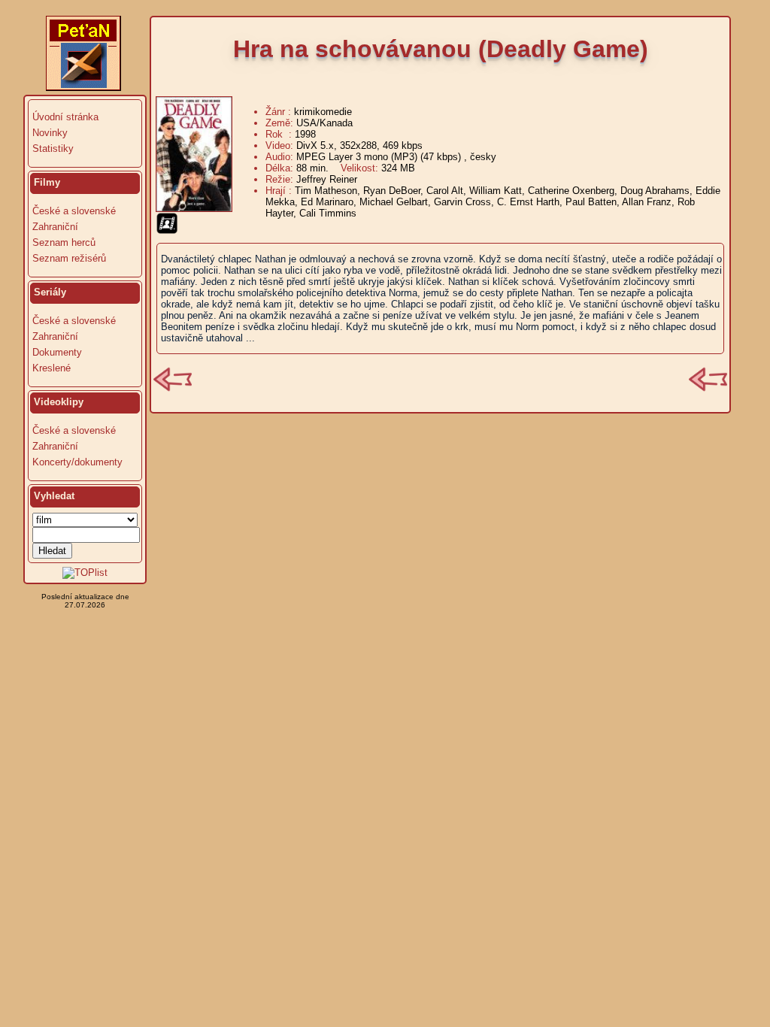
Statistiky (53, 148)
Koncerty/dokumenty (77, 462)
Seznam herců (63, 242)
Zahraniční (55, 226)
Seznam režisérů (69, 258)
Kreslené (51, 368)
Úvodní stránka (65, 117)
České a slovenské (74, 211)
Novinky (50, 132)
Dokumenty (57, 352)
